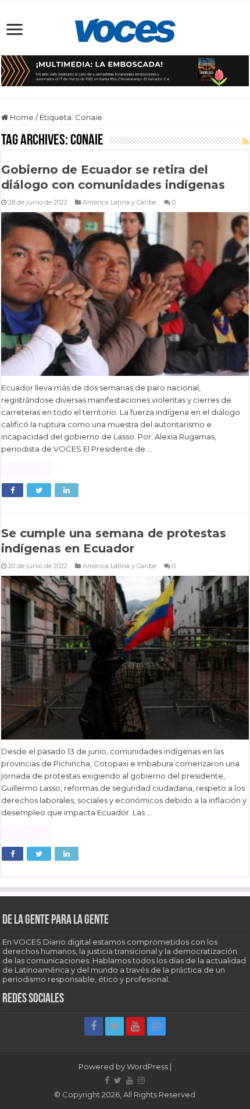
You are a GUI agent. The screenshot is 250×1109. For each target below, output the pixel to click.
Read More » (26, 470)
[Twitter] (114, 1026)
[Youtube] (135, 1026)
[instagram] (156, 1026)
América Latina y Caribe (119, 202)
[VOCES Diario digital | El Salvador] (125, 28)
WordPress (147, 1066)
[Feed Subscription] (245, 141)
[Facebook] (93, 1026)
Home (21, 117)
